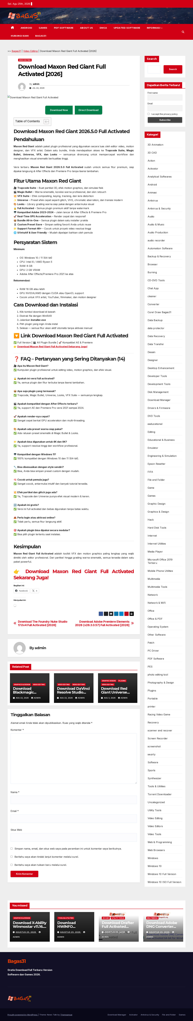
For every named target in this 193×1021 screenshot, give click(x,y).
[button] (183, 31)
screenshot (154, 746)
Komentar (17, 729)
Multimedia (154, 578)
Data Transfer (156, 344)
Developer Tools (157, 376)
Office (151, 610)
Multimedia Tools (157, 586)
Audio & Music (156, 224)
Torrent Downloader (160, 794)
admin (36, 84)
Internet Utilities (157, 543)
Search (152, 59)
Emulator (153, 447)
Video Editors (79, 684)
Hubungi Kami (20, 35)
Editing (151, 431)
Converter (154, 304)
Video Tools (154, 834)
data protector (156, 328)
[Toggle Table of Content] (44, 121)
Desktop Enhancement (161, 368)
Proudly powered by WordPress (23, 1014)
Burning (152, 272)
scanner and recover (160, 730)
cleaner (152, 296)
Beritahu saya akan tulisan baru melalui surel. (40, 864)
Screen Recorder (158, 738)
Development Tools (159, 384)
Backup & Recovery (159, 256)
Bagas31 (40, 35)
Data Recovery (156, 336)
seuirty (151, 754)
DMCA (103, 27)
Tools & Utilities (156, 786)
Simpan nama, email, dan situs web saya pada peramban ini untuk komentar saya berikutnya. (68, 848)
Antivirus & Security (159, 208)
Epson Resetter (157, 463)
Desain (151, 352)
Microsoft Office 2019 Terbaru (160, 561)
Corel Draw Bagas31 (159, 312)
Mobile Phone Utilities (160, 570)
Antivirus (153, 200)
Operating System (158, 626)
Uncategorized (156, 802)
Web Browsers (156, 850)
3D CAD (152, 152)
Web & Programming (160, 842)
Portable (153, 698)
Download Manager (159, 400)
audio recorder (156, 240)
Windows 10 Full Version (162, 874)
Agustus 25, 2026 (26, 932)
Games (43, 27)
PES (150, 666)
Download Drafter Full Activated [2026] (118, 926)
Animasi (152, 192)
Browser (153, 264)
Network (153, 594)
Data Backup (155, 320)
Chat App (153, 288)
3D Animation (155, 144)
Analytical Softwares (160, 176)
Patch (151, 642)
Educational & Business (161, 439)
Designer (153, 360)
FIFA (150, 471)
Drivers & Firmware (159, 407)
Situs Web (16, 829)
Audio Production (158, 232)
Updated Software (127, 27)
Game (151, 487)
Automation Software (160, 248)
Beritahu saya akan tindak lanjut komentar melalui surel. (46, 856)
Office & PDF (155, 618)
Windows (153, 858)
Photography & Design (161, 682)
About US (86, 27)
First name (153, 93)
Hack (151, 519)
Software (153, 762)
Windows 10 (155, 866)
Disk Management (158, 392)
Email (15, 810)
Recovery (153, 722)
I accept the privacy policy (164, 114)
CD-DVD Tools (156, 280)
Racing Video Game (159, 714)
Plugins (122, 681)
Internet (152, 535)
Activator (153, 168)
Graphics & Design (22, 684)
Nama (15, 792)
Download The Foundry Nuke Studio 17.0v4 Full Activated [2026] (42, 623)
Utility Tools (154, 810)
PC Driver (153, 650)
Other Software (157, 634)
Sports (151, 770)
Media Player (155, 551)
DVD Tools (154, 415)
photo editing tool (158, 674)
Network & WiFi (157, 602)
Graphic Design (109, 681)
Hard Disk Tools (157, 527)
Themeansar (66, 1014)
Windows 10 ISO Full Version (164, 882)
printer (151, 706)
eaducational (155, 423)
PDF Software (63, 27)
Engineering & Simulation (162, 455)
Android (26, 27)
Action (151, 160)
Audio (151, 216)
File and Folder (156, 479)
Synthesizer (154, 778)
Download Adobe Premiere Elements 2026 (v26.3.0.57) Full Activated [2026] (102, 623)
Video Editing (30, 51)
